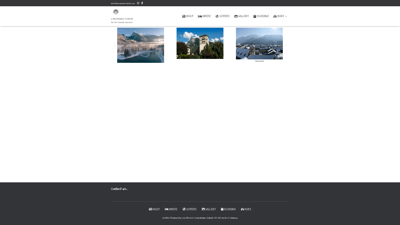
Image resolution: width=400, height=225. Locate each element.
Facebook (142, 3)
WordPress (187, 218)
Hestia (165, 218)
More (281, 16)
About (189, 16)
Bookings (263, 16)
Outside (224, 16)
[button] (286, 16)
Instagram (138, 3)
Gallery (243, 16)
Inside (206, 16)
